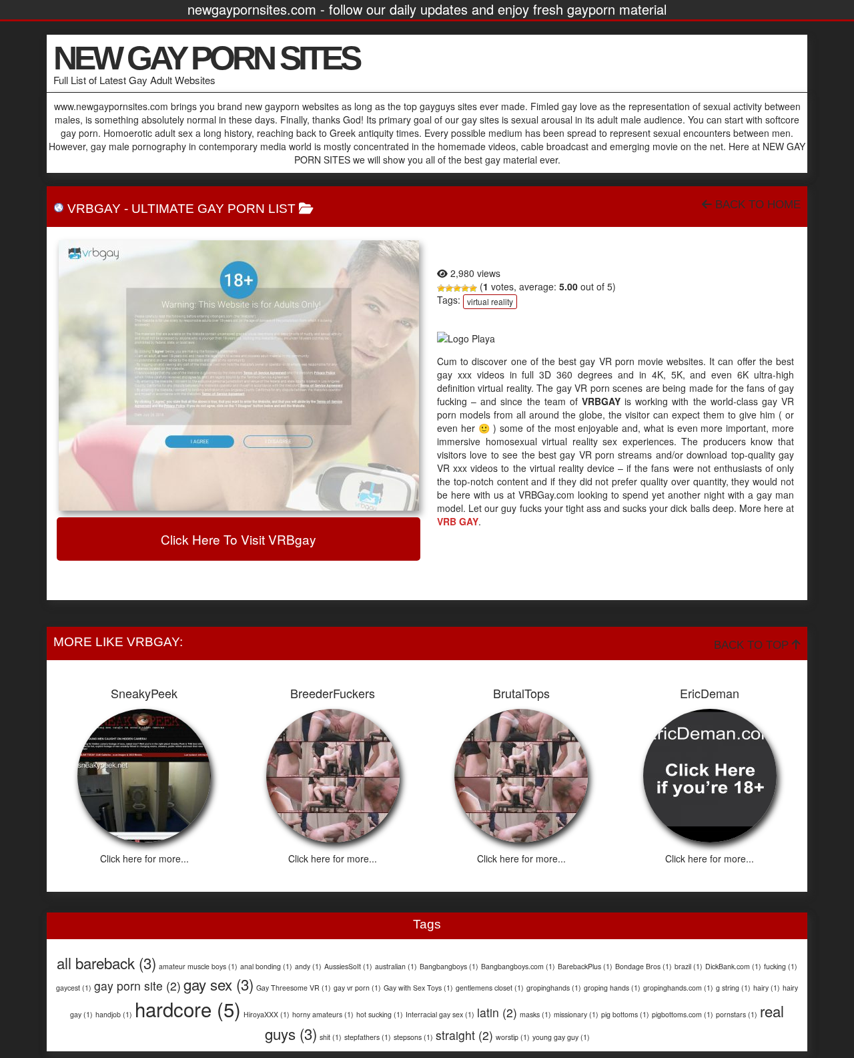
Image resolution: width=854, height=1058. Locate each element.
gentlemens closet (490, 988)
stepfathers (367, 1037)
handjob (113, 1014)
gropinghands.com (678, 988)
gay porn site (137, 985)
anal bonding (266, 966)
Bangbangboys (449, 966)
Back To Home (756, 204)
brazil (689, 966)
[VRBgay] (238, 375)
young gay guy (561, 1037)
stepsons (413, 1037)
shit (331, 1037)
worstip (513, 1037)
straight (464, 1035)
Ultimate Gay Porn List (213, 209)
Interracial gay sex (440, 1014)
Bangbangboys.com (518, 966)
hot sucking (379, 1014)
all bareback (106, 962)
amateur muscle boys (198, 966)
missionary (576, 1014)
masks (535, 1014)
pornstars (736, 1014)
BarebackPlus (585, 966)
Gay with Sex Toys (418, 988)
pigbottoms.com (682, 1014)
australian (396, 966)
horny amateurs (323, 1014)
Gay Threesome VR (293, 988)
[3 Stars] (457, 288)
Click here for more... (144, 858)
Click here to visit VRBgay (238, 539)
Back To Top (753, 645)
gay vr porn (357, 988)
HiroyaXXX (267, 1014)
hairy (766, 988)
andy (308, 966)
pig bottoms (625, 1014)
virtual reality (490, 301)
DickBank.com (733, 966)
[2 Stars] (449, 288)
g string (733, 988)
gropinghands (553, 988)
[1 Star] (441, 288)
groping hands (612, 988)
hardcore (188, 1009)
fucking (780, 966)
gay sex (218, 984)
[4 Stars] (465, 288)
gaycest (73, 988)
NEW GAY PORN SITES (206, 58)
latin (497, 1012)
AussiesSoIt (348, 966)
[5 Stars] (473, 288)
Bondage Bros (643, 966)
